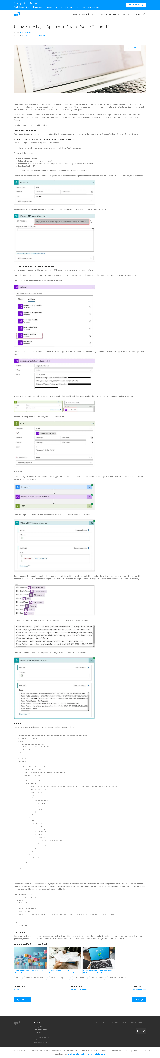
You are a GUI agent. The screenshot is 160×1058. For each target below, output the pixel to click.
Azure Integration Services (35, 978)
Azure (24, 36)
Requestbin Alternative (117, 978)
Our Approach (106, 14)
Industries (125, 14)
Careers (133, 1023)
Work (75, 14)
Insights (116, 14)
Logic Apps (64, 978)
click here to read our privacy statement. (86, 1054)
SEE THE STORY (134, 5)
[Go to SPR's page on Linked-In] (138, 1031)
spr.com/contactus (79, 989)
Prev (25, 1000)
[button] (144, 14)
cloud (53, 978)
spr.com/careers (139, 989)
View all (17, 989)
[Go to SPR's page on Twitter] (143, 1031)
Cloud (30, 36)
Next (141, 1000)
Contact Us (136, 14)
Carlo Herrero (25, 33)
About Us (95, 14)
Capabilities (83, 14)
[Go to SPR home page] (17, 1023)
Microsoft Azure (79, 978)
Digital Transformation (42, 36)
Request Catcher (97, 978)
